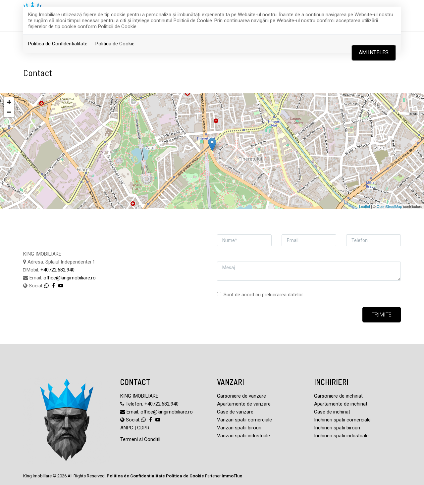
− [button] (9, 112)
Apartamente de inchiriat (340, 404)
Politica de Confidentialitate (57, 44)
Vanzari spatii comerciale (244, 420)
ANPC (126, 428)
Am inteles (374, 52)
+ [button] (9, 102)
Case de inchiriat (332, 412)
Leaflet (364, 206)
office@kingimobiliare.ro (69, 278)
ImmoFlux (232, 475)
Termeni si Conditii (140, 439)
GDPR (143, 428)
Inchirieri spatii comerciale (342, 420)
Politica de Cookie (114, 44)
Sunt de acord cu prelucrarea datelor (263, 295)
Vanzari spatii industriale (243, 436)
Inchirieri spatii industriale (341, 436)
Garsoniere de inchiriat (338, 396)
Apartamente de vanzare (244, 404)
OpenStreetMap (389, 206)
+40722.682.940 (57, 270)
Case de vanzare (235, 412)
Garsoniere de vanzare (241, 396)
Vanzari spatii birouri (239, 428)
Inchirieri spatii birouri (337, 428)
